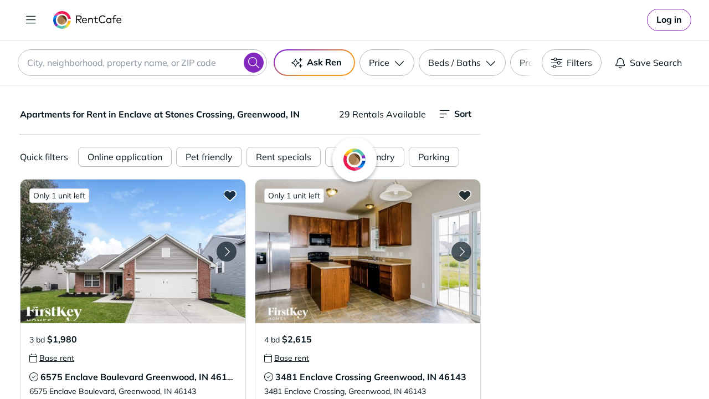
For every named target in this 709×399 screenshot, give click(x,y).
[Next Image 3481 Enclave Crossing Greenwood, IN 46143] (461, 252)
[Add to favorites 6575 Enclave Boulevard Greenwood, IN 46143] (230, 195)
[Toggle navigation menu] (31, 20)
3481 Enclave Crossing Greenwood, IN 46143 (370, 376)
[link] (669, 20)
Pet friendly (209, 156)
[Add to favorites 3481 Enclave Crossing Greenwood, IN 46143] (465, 195)
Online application (125, 156)
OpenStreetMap (651, 366)
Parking (434, 156)
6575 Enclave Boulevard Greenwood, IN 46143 (139, 376)
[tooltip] (51, 358)
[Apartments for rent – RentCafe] (87, 20)
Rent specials (283, 156)
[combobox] (142, 62)
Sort (462, 113)
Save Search (656, 62)
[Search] (254, 63)
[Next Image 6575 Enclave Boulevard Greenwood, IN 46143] (227, 252)
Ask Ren (324, 62)
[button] (132, 251)
